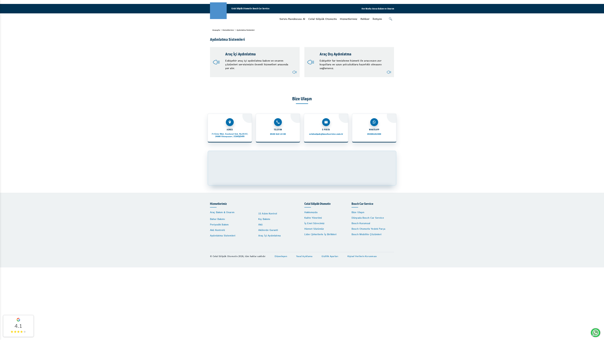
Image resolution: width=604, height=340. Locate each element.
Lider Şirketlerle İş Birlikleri (320, 234)
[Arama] (390, 18)
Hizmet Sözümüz (314, 228)
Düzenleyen (281, 256)
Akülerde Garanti (268, 230)
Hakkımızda (311, 212)
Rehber (365, 18)
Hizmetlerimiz (348, 18)
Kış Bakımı (264, 219)
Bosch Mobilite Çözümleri (367, 234)
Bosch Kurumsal (361, 223)
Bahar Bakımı (217, 219)
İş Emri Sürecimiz (314, 223)
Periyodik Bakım (219, 224)
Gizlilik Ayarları (330, 256)
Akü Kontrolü (217, 230)
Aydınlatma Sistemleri (222, 235)
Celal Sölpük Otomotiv (322, 18)
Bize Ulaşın (358, 212)
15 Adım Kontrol (267, 213)
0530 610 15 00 (278, 134)
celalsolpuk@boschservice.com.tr (326, 134)
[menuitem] (292, 18)
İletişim (377, 18)
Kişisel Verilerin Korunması (362, 256)
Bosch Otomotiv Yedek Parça (368, 228)
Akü (260, 224)
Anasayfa (216, 30)
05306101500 (374, 134)
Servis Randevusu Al (292, 18)
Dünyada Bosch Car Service (368, 217)
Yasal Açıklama (304, 256)
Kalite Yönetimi (313, 217)
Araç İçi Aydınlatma (269, 235)
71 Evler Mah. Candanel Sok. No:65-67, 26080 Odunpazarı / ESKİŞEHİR (230, 135)
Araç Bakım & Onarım (222, 212)
